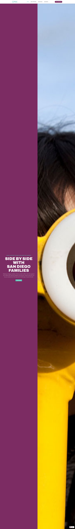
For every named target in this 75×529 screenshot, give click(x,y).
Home (28, 1)
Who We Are (40, 1)
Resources (46, 1)
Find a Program (33, 1)
